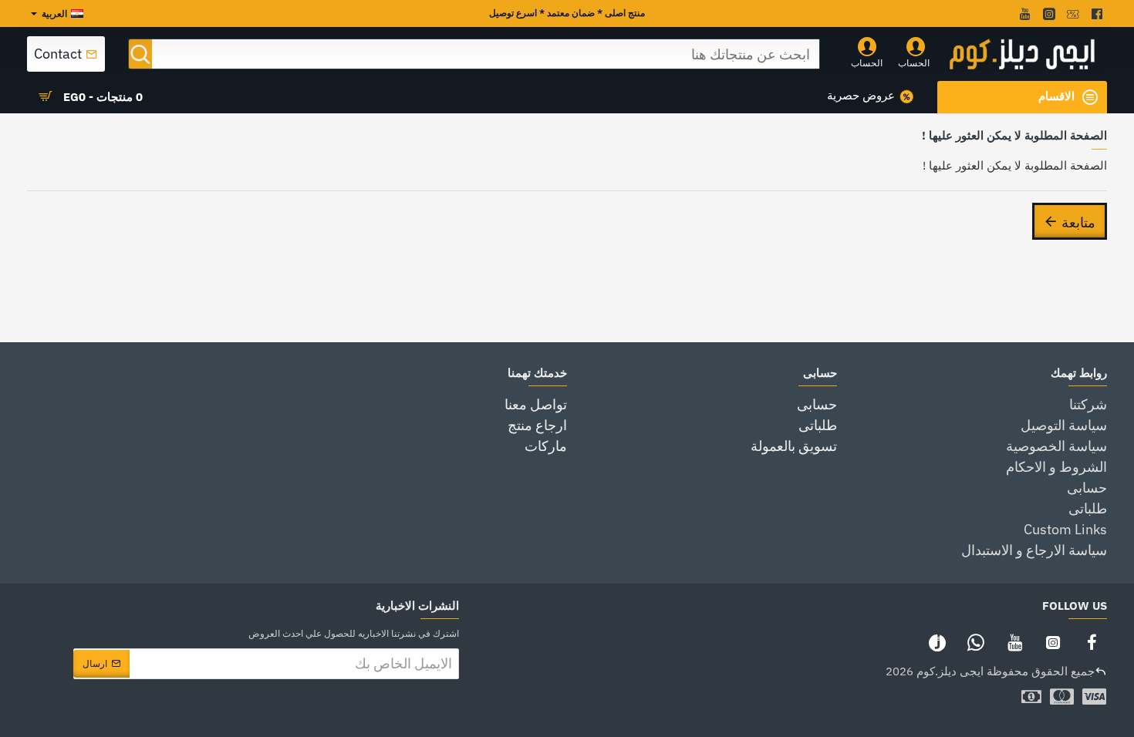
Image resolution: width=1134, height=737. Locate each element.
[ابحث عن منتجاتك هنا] (140, 54)
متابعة (1078, 221)
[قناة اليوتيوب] (1014, 642)
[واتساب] (975, 642)
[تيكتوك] (937, 642)
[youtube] (1023, 14)
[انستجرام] (1053, 642)
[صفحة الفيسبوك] (1091, 642)
